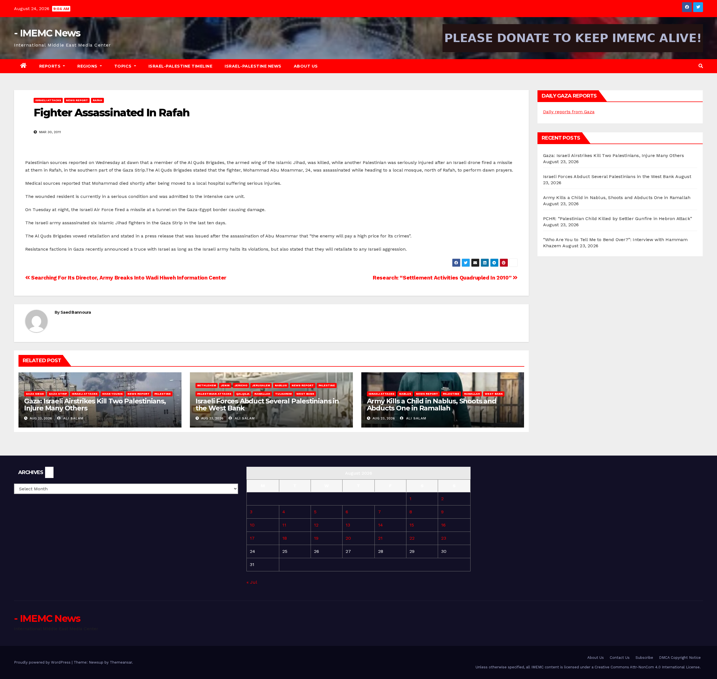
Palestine (162, 393)
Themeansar (121, 662)
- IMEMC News (47, 33)
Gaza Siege (35, 393)
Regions (88, 66)
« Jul (251, 582)
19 (316, 538)
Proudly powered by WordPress (43, 662)
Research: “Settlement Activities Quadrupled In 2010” (443, 277)
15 (411, 525)
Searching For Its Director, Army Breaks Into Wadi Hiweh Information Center (128, 277)
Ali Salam (72, 418)
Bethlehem (206, 385)
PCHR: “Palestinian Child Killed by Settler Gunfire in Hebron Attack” (617, 218)
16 (443, 525)
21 (380, 538)
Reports (50, 66)
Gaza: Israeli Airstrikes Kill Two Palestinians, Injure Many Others (95, 404)
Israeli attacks (48, 100)
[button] (701, 66)
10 (252, 525)
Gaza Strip (58, 393)
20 (348, 538)
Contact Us (620, 657)
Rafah (97, 100)
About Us (306, 66)
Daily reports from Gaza (569, 111)
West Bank (305, 393)
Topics (123, 66)
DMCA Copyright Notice (680, 657)
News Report (77, 100)
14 (380, 525)
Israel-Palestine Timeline (180, 66)
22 (412, 538)
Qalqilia (243, 393)
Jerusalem (261, 385)
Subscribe (644, 657)
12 (316, 525)
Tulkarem (283, 393)
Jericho (240, 385)
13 (348, 525)
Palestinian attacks (214, 393)
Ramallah (262, 393)
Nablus (281, 385)
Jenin (225, 385)
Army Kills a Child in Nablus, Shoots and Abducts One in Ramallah (431, 404)
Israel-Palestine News (253, 66)
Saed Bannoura (75, 312)
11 (284, 525)
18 (284, 538)
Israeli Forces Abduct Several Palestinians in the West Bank (267, 404)
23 (443, 538)
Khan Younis (112, 393)
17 (252, 538)
